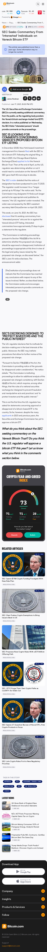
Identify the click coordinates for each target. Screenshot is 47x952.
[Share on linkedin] (39, 98)
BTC (17, 781)
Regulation (8, 786)
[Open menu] (43, 4)
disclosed (6, 216)
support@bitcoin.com (11, 946)
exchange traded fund (32, 781)
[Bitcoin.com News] (9, 4)
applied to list (23, 161)
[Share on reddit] (34, 98)
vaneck (7, 791)
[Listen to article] (4, 89)
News (4, 23)
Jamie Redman (13, 99)
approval (7, 781)
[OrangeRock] (16, 17)
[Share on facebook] (25, 98)
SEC (19, 786)
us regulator (30, 786)
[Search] (38, 4)
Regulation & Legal (12, 23)
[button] (29, 89)
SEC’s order (11, 180)
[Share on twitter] (30, 98)
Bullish (32, 535)
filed (27, 151)
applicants (7, 415)
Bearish (14, 535)
